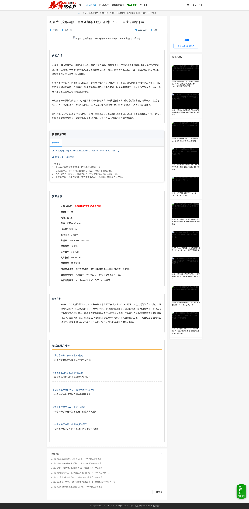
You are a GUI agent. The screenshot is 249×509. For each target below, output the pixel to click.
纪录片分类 (91, 5)
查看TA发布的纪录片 (186, 46)
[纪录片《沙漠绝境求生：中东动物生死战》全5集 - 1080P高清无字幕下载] (186, 129)
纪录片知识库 (140, 506)
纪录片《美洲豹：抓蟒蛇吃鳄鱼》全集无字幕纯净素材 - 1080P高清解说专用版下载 (186, 276)
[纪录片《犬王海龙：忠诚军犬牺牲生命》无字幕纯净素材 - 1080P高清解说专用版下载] (186, 210)
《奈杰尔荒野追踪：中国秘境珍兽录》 (70, 424)
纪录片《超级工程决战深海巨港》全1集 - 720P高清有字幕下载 (76, 463)
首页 (81, 5)
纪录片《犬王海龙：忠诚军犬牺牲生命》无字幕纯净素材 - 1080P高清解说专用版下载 (186, 222)
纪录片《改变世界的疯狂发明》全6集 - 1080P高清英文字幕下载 (76, 477)
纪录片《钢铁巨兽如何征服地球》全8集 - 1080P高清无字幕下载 (76, 468)
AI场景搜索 (132, 5)
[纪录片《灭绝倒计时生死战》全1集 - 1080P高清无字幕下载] (186, 184)
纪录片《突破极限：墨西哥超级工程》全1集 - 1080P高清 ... (134, 13)
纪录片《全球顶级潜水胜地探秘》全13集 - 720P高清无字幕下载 (76, 487)
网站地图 (149, 506)
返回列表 (159, 492)
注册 (200, 5)
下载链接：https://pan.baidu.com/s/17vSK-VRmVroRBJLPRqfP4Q (86, 151)
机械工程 (104, 13)
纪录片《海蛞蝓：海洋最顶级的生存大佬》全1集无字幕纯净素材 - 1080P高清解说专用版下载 (185, 331)
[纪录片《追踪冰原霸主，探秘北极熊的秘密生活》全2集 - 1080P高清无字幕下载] (186, 239)
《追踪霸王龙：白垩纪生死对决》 (68, 355)
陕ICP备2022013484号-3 (124, 506)
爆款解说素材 (118, 5)
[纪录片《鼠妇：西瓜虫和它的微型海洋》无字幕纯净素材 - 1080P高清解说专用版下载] (186, 101)
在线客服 (143, 5)
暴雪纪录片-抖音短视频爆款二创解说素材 (79, 13)
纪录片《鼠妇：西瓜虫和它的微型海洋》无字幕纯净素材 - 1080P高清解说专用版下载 (186, 112)
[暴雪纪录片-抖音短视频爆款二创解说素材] (64, 10)
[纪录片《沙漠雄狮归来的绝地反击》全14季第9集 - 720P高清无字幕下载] (186, 293)
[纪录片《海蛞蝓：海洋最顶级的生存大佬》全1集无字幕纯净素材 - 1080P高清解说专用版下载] (186, 320)
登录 (194, 5)
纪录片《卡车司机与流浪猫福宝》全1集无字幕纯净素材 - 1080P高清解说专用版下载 (186, 167)
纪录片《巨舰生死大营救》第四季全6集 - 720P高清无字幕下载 (76, 459)
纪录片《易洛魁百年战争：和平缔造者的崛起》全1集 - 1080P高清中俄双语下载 (83, 482)
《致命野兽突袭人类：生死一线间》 (69, 407)
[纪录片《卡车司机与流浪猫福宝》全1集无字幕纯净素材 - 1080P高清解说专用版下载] (186, 156)
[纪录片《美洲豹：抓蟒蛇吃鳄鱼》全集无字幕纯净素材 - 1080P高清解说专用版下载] (186, 265)
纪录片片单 (104, 5)
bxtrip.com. (110, 506)
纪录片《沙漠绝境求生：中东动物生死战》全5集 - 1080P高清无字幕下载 (80, 473)
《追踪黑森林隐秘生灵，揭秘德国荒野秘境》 (73, 390)
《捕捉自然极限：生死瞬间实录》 (68, 373)
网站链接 (156, 506)
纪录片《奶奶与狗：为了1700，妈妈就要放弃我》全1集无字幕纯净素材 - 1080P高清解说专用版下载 (185, 84)
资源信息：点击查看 (64, 157)
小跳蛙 (55, 30)
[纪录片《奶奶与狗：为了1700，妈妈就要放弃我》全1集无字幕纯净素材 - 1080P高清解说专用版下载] (186, 72)
